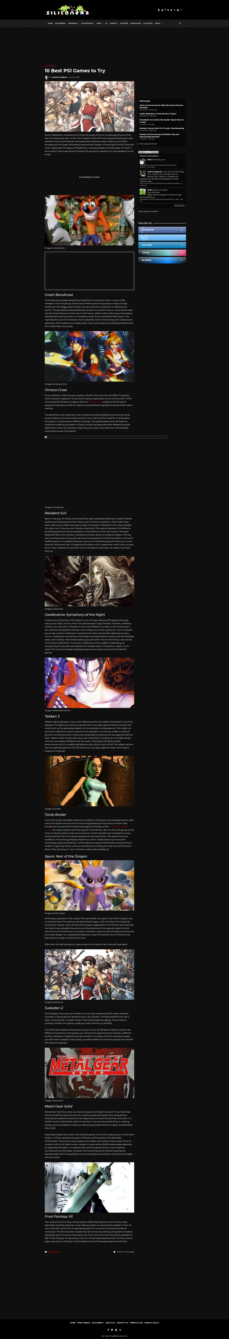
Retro (149, 160)
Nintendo (72, 23)
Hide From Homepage (126, 1252)
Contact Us (122, 1323)
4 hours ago (151, 167)
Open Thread (83, 1323)
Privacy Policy (151, 1323)
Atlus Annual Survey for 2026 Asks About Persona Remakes (160, 183)
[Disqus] (89, 1287)
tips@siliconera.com (119, 1336)
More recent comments (148, 211)
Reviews (124, 23)
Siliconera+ (60, 23)
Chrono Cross (95, 402)
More (157, 23)
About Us (110, 1323)
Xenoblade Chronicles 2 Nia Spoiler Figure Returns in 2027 (159, 199)
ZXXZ (149, 190)
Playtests (148, 23)
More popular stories (148, 144)
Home (50, 23)
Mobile (113, 23)
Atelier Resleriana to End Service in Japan (158, 114)
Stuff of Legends (154, 172)
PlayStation (87, 23)
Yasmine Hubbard (59, 77)
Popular (155, 152)
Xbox (99, 23)
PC (106, 23)
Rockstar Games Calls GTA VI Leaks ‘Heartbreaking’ (162, 128)
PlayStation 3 (50, 65)
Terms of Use (136, 1323)
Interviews (136, 23)
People (141, 152)
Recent (147, 152)
